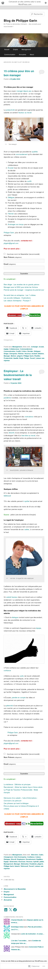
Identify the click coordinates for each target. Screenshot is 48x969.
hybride (36, 861)
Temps (26, 358)
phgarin (20, 356)
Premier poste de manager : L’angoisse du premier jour (24, 290)
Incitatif (34, 353)
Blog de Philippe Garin (20, 20)
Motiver (13, 356)
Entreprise (13, 353)
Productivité (8, 358)
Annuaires (22, 54)
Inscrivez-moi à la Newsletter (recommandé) (23, 254)
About (32, 54)
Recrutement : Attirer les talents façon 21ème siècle (23, 787)
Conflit (18, 351)
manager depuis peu (23, 91)
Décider (30, 351)
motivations (29, 416)
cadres (26, 529)
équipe (6, 349)
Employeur (21, 859)
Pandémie (33, 864)
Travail (32, 358)
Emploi (15, 49)
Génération (13, 861)
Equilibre (39, 859)
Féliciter (11, 213)
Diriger (6, 353)
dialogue (15, 617)
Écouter (11, 168)
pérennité (9, 705)
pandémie (7, 397)
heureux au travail (24, 112)
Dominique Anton (17, 927)
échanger (34, 347)
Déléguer (11, 197)
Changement (8, 857)
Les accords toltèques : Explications (17, 298)
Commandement (26, 349)
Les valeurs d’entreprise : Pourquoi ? (17, 300)
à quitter (26, 501)
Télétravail (24, 866)
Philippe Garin (9, 232)
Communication (9, 54)
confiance (7, 670)
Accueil (6, 49)
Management (26, 49)
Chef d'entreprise (20, 857)
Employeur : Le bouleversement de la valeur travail (18, 375)
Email (10, 264)
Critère (24, 351)
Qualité (15, 358)
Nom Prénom (13, 257)
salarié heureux (12, 597)
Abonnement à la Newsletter (15, 889)
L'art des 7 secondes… (19, 940)
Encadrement (31, 859)
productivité (10, 110)
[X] (10, 910)
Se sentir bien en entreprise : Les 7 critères (20, 295)
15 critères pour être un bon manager (19, 73)
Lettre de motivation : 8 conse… (32, 934)
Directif (13, 859)
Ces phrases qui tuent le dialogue (16, 803)
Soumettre (24, 274)
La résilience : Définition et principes (17, 784)
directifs (12, 432)
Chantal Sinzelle (17, 920)
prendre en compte (19, 697)
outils (22, 676)
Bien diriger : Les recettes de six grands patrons (21, 284)
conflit (29, 181)
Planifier (37, 356)
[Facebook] (15, 910)
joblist (42, 861)
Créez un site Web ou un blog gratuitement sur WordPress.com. (24, 961)
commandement (22, 154)
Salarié (17, 866)
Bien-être (34, 854)
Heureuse (21, 861)
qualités (35, 151)
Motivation (25, 864)
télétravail (7, 495)
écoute (41, 347)
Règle (21, 358)
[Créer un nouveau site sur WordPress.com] (24, 3)
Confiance (31, 857)
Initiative (41, 353)
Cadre (41, 854)
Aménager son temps (16, 224)
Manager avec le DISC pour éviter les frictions (21, 287)
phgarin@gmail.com (11, 243)
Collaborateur (14, 349)
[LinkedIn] (6, 910)
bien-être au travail (28, 435)
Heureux (28, 353)
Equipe (6, 861)
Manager (7, 356)
